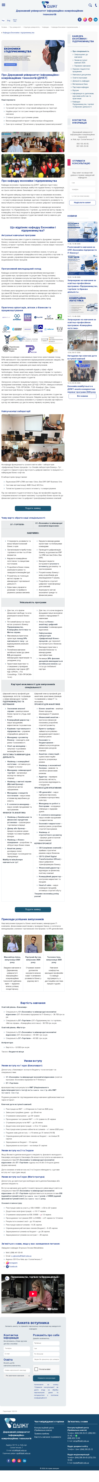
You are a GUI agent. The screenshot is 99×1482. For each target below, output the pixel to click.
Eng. (9, 21)
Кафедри (45, 27)
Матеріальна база (80, 84)
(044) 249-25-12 (86, 1449)
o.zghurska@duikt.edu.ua (21, 1256)
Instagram (13, 1263)
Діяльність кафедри (81, 81)
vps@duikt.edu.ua (23, 1453)
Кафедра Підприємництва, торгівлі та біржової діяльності (83, 104)
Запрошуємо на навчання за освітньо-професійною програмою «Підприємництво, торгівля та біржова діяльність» (82, 286)
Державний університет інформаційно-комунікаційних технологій (49, 13)
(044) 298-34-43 (81, 1457)
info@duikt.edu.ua (19, 1450)
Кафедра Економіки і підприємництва (64, 27)
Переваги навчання (82, 66)
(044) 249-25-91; (81, 1433)
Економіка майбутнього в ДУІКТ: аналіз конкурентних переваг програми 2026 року (81, 389)
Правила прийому (41, 1434)
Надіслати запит (82, 203)
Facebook (13, 1266)
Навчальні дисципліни (82, 75)
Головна (4, 27)
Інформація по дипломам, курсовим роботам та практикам (83, 96)
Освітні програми (80, 78)
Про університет (15, 27)
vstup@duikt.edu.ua (81, 1441)
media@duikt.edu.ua (81, 1463)
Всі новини (82, 396)
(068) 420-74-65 (73, 1438)
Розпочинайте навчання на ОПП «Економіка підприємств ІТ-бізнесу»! (82, 250)
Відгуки (76, 90)
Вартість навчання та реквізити (47, 1437)
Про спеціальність (81, 51)
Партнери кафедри (81, 87)
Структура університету (31, 27)
